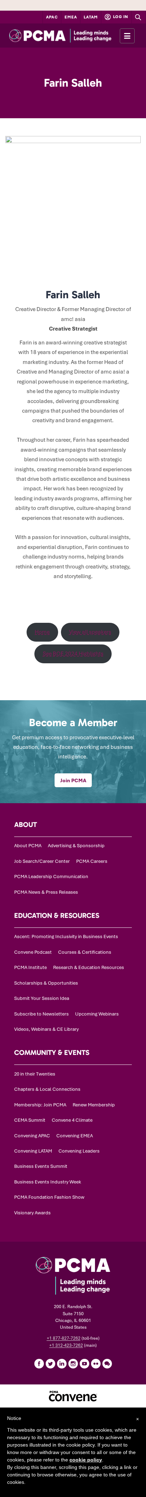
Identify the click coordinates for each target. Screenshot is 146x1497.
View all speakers (90, 632)
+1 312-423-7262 (66, 1345)
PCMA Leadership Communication (51, 876)
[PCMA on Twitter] (50, 1363)
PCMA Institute (30, 967)
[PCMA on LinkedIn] (62, 1363)
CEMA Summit (29, 1120)
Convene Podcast (33, 952)
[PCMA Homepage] (73, 35)
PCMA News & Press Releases (46, 892)
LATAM (91, 17)
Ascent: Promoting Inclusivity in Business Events (66, 936)
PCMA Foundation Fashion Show (49, 1197)
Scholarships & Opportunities (46, 983)
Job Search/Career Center (42, 861)
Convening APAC (32, 1136)
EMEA (70, 17)
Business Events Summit (40, 1166)
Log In (120, 16)
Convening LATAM (33, 1151)
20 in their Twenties (34, 1074)
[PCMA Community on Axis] (107, 1363)
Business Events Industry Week (47, 1182)
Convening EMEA (74, 1136)
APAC (52, 17)
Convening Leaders (79, 1151)
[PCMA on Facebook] (39, 1363)
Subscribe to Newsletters (41, 1014)
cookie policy (85, 1460)
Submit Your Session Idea (41, 998)
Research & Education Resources (88, 967)
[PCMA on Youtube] (84, 1363)
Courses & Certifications (84, 952)
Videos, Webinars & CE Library (46, 1029)
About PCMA (27, 846)
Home (42, 632)
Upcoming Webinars (97, 1014)
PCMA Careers (91, 861)
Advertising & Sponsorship (76, 846)
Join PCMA (73, 780)
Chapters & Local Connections (47, 1089)
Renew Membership (94, 1105)
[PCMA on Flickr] (96, 1363)
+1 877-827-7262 (63, 1338)
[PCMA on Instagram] (73, 1363)
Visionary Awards (32, 1213)
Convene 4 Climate (72, 1120)
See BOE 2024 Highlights (73, 653)
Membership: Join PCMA (40, 1105)
